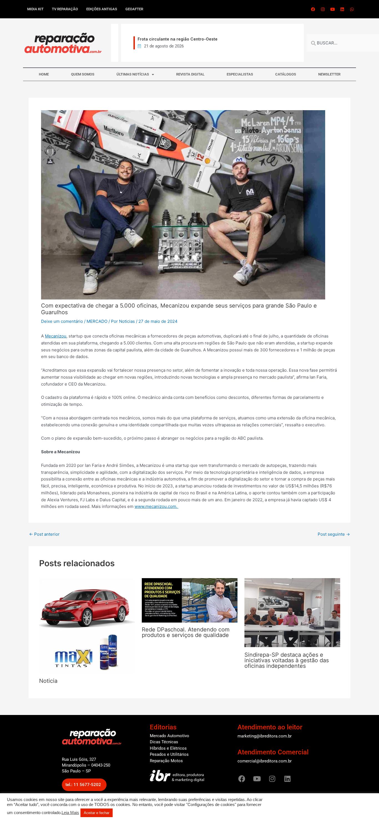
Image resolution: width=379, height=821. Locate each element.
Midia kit (35, 9)
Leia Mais (70, 812)
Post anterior (44, 534)
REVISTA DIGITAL (190, 74)
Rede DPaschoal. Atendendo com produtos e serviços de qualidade (185, 632)
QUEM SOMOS (82, 74)
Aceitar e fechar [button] (96, 813)
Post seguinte (334, 534)
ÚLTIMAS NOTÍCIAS (133, 74)
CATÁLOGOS (285, 74)
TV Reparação (65, 9)
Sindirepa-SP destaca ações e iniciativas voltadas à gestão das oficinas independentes (286, 660)
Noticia (48, 681)
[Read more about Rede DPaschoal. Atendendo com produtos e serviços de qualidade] (189, 600)
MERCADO (97, 321)
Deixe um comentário (62, 321)
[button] (84, 785)
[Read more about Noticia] (87, 625)
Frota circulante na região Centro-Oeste (169, 39)
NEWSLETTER (329, 74)
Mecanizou (55, 336)
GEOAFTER (134, 9)
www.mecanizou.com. (156, 506)
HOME (44, 74)
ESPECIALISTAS (240, 74)
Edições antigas (101, 9)
